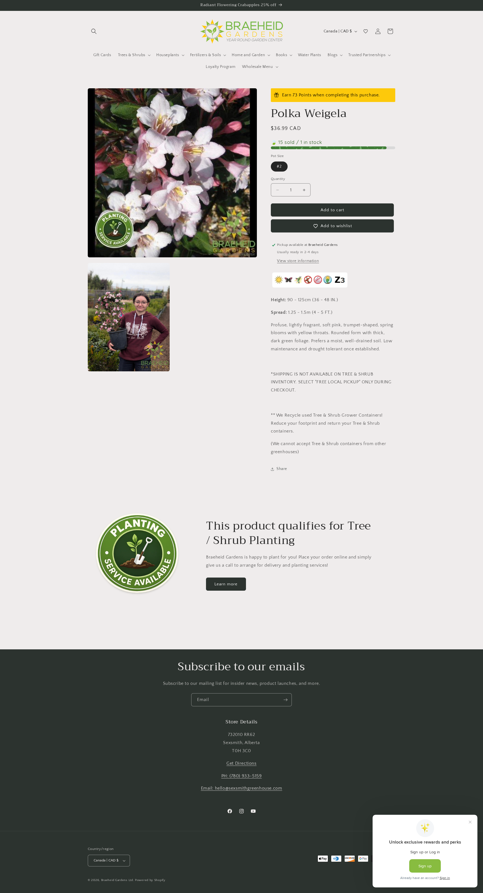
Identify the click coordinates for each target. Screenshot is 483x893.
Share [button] (281, 469)
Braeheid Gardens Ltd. (117, 880)
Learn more (226, 584)
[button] (94, 31)
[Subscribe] (285, 699)
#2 (279, 166)
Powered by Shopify (150, 880)
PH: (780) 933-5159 (241, 775)
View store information (298, 261)
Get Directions (241, 763)
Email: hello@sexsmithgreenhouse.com (241, 788)
